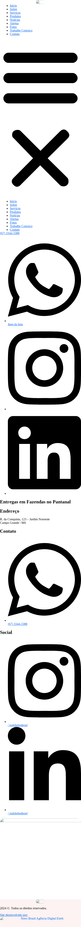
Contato (15, 34)
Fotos (13, 27)
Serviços (15, 12)
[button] (40, 118)
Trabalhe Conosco (21, 30)
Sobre (13, 9)
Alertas (14, 23)
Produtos (15, 16)
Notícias (15, 19)
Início (13, 5)
